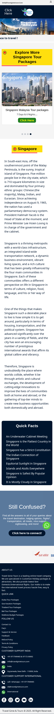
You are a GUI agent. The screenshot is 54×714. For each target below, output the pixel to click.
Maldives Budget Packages (13, 615)
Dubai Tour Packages (10, 599)
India (9, 666)
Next (49, 104)
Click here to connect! (27, 533)
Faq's (4, 628)
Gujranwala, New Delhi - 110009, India (22, 671)
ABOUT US (7, 570)
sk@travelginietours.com (17, 686)
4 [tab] (30, 134)
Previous (4, 104)
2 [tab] (25, 134)
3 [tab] (28, 134)
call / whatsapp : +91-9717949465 (20, 682)
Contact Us (6, 624)
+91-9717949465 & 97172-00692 (20, 656)
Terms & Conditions (10, 643)
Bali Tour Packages (9, 611)
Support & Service (9, 632)
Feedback (6, 635)
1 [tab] (22, 134)
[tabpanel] (27, 102)
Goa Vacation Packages (11, 603)
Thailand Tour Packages (11, 607)
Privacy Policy (7, 647)
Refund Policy (7, 639)
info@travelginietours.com (12, 3)
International (12, 691)
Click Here (8, 11)
